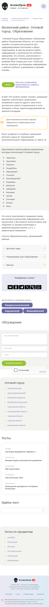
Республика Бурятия (16, 398)
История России (14, 551)
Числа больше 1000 (14, 478)
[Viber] (33, 287)
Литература (13, 556)
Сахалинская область (17, 407)
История (11, 547)
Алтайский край (14, 388)
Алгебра (11, 537)
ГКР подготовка (12, 469)
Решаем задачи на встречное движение (23, 460)
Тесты (18, 594)
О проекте (8, 594)
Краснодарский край (17, 393)
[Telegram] (21, 287)
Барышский (12, 311)
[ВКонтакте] (10, 287)
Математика (13, 560)
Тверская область (15, 416)
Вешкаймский (35, 311)
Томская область (15, 421)
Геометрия (12, 542)
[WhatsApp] (38, 287)
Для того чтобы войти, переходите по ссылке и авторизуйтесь (27, 84)
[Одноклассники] (16, 287)
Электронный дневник (20, 18)
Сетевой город (28, 594)
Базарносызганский (17, 305)
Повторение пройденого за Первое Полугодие (21, 487)
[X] (27, 287)
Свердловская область (17, 411)
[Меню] (43, 6)
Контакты (40, 594)
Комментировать (14, 363)
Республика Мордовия (17, 402)
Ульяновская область (17, 425)
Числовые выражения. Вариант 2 (20, 452)
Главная (5, 18)
